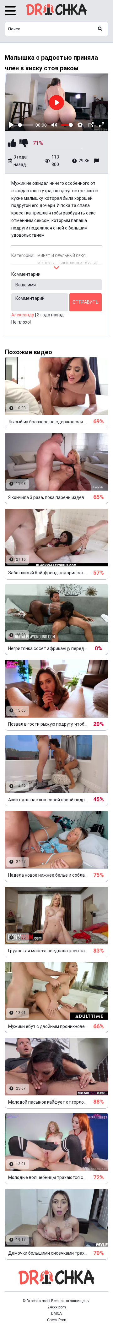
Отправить (86, 302)
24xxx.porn (56, 1307)
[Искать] (100, 29)
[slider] (25, 125)
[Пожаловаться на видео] (97, 161)
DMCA (56, 1313)
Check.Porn (56, 1320)
